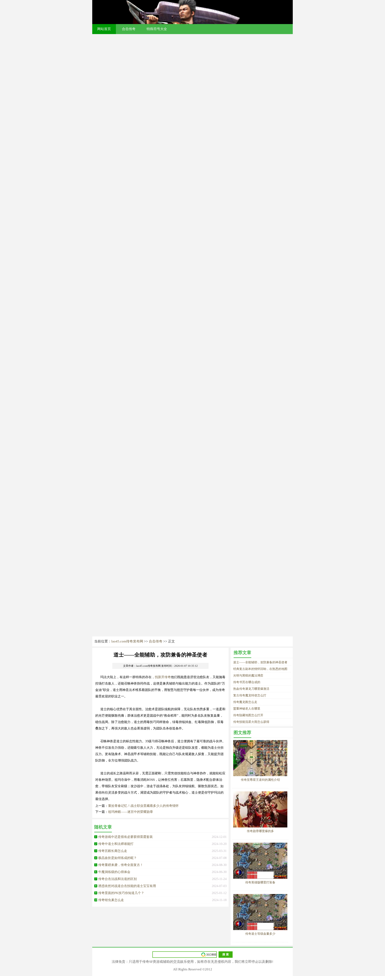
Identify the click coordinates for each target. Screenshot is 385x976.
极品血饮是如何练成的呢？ (117, 858)
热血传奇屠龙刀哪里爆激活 (251, 688)
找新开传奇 (163, 677)
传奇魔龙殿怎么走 (245, 702)
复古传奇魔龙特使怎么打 (249, 695)
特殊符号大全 (157, 29)
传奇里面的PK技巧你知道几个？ (121, 893)
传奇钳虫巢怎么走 (111, 900)
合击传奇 (129, 29)
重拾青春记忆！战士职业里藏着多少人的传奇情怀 (143, 805)
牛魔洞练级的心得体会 (114, 872)
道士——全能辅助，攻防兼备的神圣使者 (260, 662)
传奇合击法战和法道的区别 (117, 879)
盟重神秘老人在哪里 (246, 708)
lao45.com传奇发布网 (127, 641)
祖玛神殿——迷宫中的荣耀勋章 (130, 811)
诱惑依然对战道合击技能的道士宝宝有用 (127, 886)
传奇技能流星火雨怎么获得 (251, 721)
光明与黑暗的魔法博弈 (248, 675)
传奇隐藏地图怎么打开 (248, 715)
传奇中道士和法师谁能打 (116, 844)
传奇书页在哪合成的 (246, 682)
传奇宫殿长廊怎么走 (112, 851)
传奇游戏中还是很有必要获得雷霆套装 (125, 836)
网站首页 (104, 29)
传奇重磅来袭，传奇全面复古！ (120, 865)
